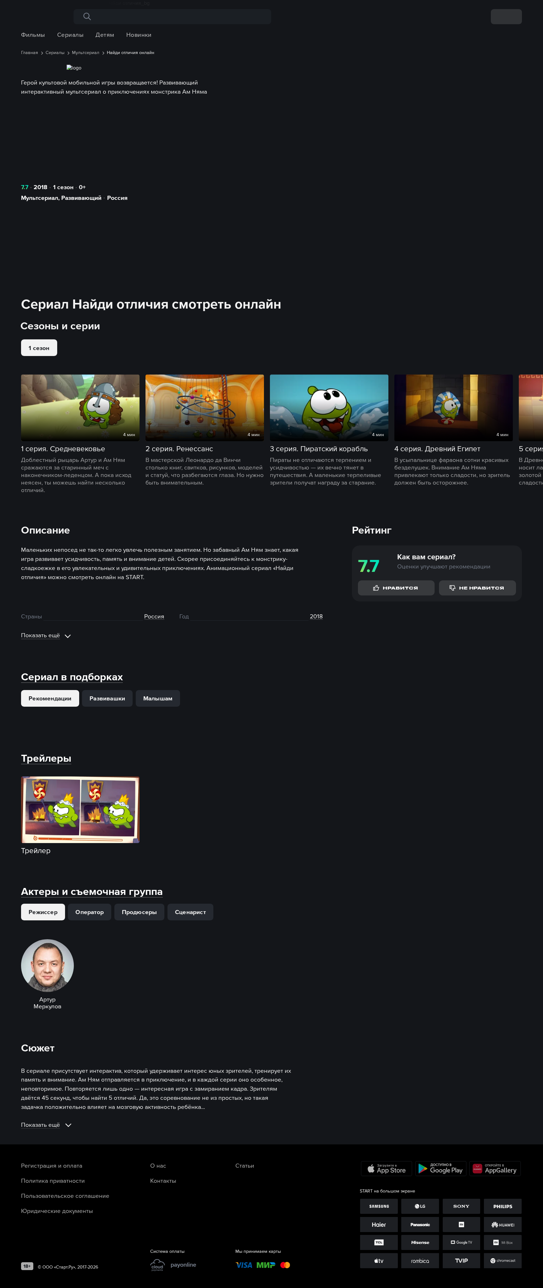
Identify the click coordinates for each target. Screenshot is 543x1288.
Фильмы (33, 34)
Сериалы (70, 34)
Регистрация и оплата (51, 1165)
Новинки (139, 34)
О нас (158, 1165)
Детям (105, 34)
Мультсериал (39, 197)
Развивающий (81, 197)
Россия (117, 197)
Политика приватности (53, 1180)
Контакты (163, 1180)
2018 (40, 187)
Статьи (244, 1165)
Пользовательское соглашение (65, 1195)
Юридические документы (57, 1210)
